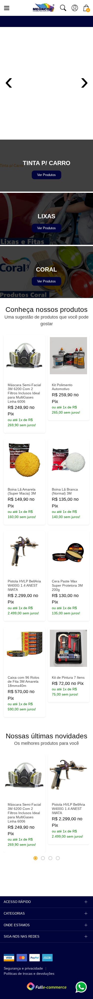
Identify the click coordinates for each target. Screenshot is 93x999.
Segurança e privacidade (23, 968)
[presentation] (9, 80)
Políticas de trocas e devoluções (29, 973)
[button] (35, 858)
